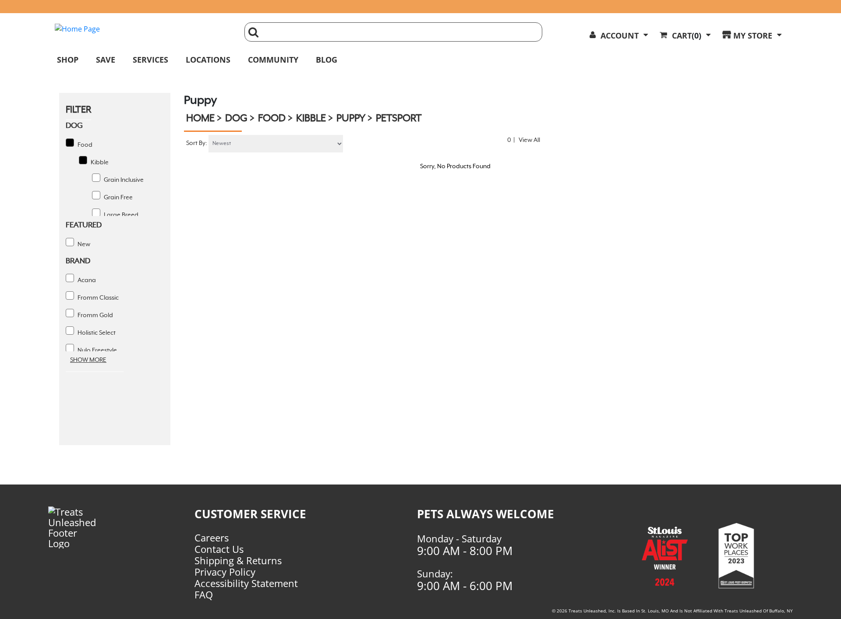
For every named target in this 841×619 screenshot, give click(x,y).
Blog (326, 59)
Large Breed (120, 215)
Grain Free (117, 197)
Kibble (99, 162)
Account (620, 35)
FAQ (203, 594)
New (83, 244)
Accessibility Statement (246, 583)
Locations (208, 59)
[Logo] (87, 527)
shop (67, 59)
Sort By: (196, 143)
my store (752, 35)
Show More (88, 360)
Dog (236, 118)
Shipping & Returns (238, 560)
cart (686, 35)
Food (84, 145)
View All (529, 140)
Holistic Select (96, 332)
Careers (211, 537)
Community (273, 59)
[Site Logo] (143, 29)
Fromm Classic (97, 297)
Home (200, 118)
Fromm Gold (94, 315)
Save (105, 59)
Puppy (350, 118)
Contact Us (219, 549)
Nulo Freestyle (96, 350)
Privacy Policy (224, 571)
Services (150, 59)
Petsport (399, 118)
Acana (86, 280)
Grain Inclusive (123, 180)
